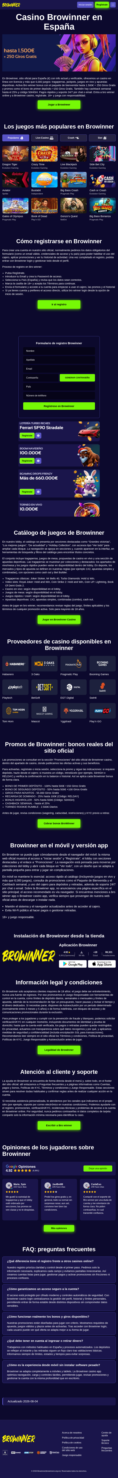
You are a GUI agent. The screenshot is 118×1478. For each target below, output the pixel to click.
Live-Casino (42, 138)
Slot (100, 138)
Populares (13, 138)
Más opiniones (59, 1228)
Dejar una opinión (98, 1168)
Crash (71, 138)
